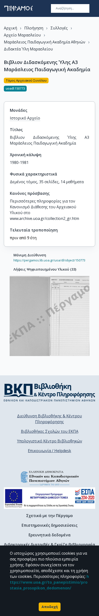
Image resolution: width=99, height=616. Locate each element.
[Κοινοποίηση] (93, 87)
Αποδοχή (50, 606)
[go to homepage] (18, 8)
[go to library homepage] (49, 392)
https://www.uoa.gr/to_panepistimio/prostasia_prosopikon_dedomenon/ (49, 582)
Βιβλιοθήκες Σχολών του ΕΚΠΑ (49, 431)
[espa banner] (49, 498)
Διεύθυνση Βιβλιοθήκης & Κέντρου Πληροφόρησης (49, 418)
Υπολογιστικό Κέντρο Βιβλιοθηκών (49, 441)
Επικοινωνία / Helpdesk (49, 450)
